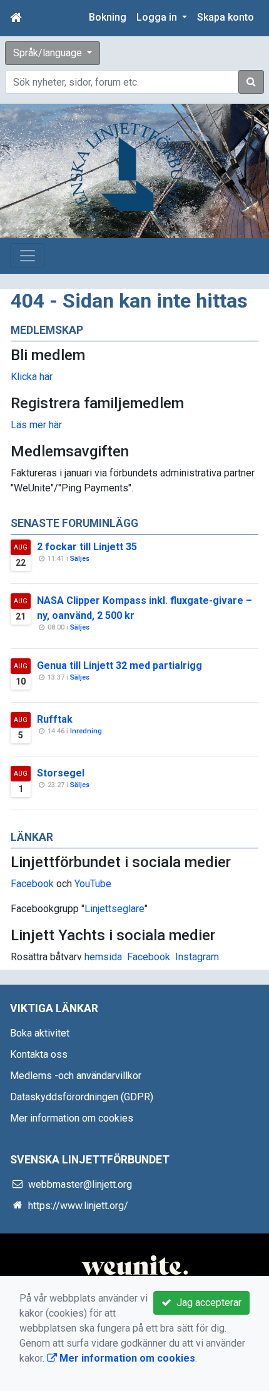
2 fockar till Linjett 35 (87, 547)
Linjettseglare (114, 909)
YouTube (92, 884)
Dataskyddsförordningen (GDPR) (81, 1097)
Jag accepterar (206, 1302)
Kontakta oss (39, 1054)
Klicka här (32, 377)
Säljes (79, 559)
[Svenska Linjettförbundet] (127, 173)
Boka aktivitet (39, 1033)
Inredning (86, 731)
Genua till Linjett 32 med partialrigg (119, 665)
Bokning (107, 17)
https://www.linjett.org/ (78, 1206)
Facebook (32, 884)
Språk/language (48, 53)
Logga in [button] (158, 17)
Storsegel (60, 773)
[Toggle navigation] (27, 255)
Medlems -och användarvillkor (75, 1076)
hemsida (103, 957)
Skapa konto (225, 17)
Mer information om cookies (71, 1118)
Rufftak (55, 719)
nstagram (198, 957)
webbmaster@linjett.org (80, 1184)
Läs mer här (36, 425)
